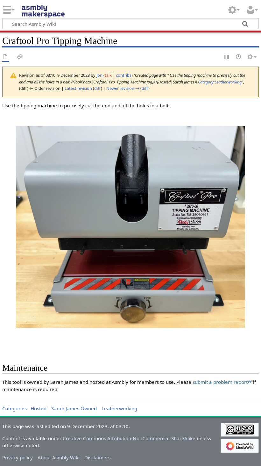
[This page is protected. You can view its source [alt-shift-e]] (226, 57)
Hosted (38, 408)
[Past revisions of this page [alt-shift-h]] (238, 57)
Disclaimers (97, 457)
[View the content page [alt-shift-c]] (5, 57)
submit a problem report (220, 382)
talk (108, 75)
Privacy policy (17, 457)
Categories (14, 408)
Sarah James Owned (74, 408)
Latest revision (78, 88)
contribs (123, 75)
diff (97, 88)
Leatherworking (119, 408)
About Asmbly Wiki (59, 457)
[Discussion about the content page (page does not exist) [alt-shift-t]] (20, 57)
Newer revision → (122, 88)
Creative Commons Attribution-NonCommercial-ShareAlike (129, 438)
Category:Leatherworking (220, 82)
